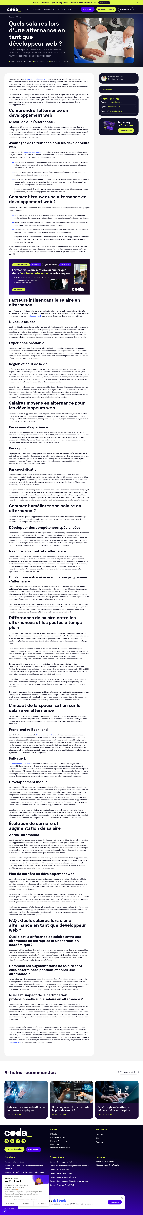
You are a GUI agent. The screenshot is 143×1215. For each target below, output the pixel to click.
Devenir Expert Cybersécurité (63, 1177)
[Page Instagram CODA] (12, 1141)
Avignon (99, 1142)
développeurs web (33, 316)
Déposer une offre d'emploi (107, 1165)
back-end (52, 735)
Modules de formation (60, 1148)
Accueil (12, 17)
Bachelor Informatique (14, 1162)
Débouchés (55, 1144)
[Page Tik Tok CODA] (18, 1141)
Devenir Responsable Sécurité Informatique (69, 1181)
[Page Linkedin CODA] (23, 1141)
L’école (53, 1134)
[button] (36, 9)
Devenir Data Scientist (60, 1169)
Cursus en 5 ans (57, 1137)
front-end (40, 735)
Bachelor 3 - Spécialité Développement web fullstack (23, 1167)
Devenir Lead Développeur (61, 1173)
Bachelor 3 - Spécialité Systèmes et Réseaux (24, 1172)
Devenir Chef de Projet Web (62, 1185)
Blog (69, 9)
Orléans (99, 1134)
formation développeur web (36, 79)
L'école (25, 9)
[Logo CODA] (14, 9)
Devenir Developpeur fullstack (63, 1162)
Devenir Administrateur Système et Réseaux (69, 1165)
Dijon (98, 1138)
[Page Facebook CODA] (6, 1141)
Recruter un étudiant (105, 1161)
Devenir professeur (58, 1141)
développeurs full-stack (22, 763)
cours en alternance (32, 152)
